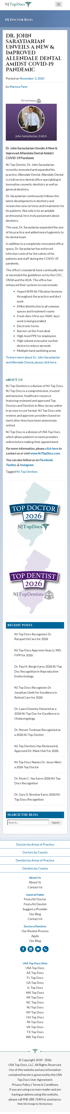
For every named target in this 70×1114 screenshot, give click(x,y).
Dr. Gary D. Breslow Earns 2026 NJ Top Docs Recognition (37, 797)
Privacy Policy (21, 1084)
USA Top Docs (35, 968)
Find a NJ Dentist (35, 904)
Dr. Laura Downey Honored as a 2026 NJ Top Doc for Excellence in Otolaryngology (36, 713)
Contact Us (35, 887)
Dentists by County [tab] (35, 868)
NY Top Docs (35, 1012)
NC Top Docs (35, 1002)
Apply (35, 936)
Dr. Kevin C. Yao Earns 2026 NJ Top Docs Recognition (37, 780)
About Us (35, 882)
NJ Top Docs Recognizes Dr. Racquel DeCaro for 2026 (33, 636)
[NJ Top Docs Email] (38, 949)
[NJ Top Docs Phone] (45, 949)
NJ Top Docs (35, 1007)
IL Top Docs (35, 987)
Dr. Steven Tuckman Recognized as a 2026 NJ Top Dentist (37, 732)
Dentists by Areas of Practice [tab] (35, 860)
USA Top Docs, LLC (21, 1065)
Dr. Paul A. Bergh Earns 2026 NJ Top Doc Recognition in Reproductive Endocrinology (38, 671)
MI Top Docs (35, 997)
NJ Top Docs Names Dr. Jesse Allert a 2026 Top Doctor (38, 764)
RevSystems (45, 1103)
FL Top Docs (35, 978)
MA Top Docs (35, 992)
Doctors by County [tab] (35, 852)
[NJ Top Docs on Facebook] (23, 949)
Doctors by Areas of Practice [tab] (35, 844)
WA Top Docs (35, 1037)
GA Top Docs (35, 982)
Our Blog (35, 914)
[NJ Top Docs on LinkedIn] (31, 949)
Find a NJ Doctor (35, 899)
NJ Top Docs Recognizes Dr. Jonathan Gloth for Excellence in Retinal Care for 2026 (35, 692)
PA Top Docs (35, 1022)
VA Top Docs (35, 1027)
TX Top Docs (35, 1032)
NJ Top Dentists (27, 471)
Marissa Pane (18, 86)
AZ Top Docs (35, 973)
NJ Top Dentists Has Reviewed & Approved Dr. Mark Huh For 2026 (36, 748)
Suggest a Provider (35, 909)
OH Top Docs (35, 1017)
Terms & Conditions (45, 1084)
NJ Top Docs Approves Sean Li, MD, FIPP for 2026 (37, 652)
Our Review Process (35, 931)
